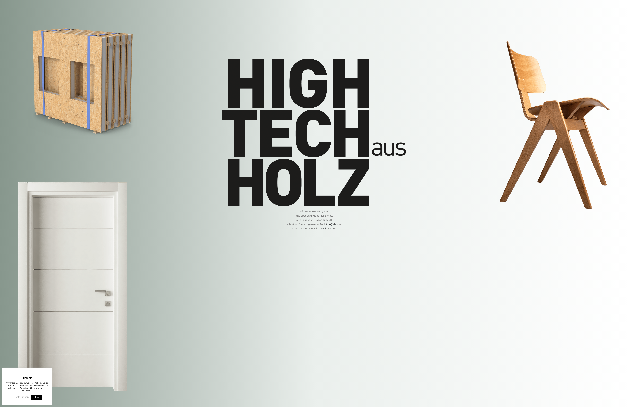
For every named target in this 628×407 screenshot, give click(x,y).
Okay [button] (36, 397)
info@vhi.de (333, 224)
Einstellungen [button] (21, 397)
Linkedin (322, 228)
